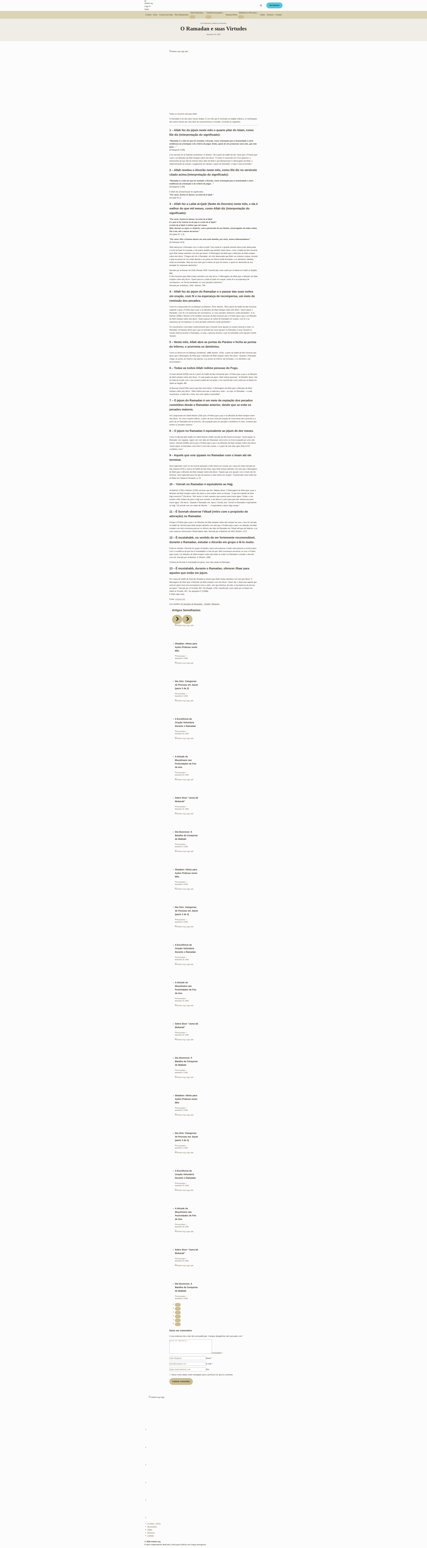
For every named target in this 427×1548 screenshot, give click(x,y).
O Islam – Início (151, 15)
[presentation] (187, 632)
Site (207, 1369)
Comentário (217, 1353)
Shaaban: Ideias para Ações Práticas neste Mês (186, 647)
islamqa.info (180, 599)
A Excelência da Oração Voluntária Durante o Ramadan (185, 722)
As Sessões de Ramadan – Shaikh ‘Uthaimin (200, 604)
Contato (278, 15)
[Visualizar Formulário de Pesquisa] (261, 5)
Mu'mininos (274, 5)
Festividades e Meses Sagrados (213, 23)
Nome (209, 1358)
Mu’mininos (152, 1527)
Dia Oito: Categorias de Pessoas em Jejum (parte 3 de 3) (186, 685)
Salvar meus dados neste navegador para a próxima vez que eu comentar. (202, 1375)
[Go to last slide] (177, 619)
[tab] (178, 1305)
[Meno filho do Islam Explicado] (192, 17)
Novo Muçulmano (182, 15)
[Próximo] (187, 619)
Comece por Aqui (166, 15)
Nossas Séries (231, 15)
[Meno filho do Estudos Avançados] (208, 17)
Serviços (270, 15)
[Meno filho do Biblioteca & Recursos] (241, 17)
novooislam (181, 656)
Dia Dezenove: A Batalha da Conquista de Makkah (186, 835)
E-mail (209, 1364)
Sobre (262, 15)
